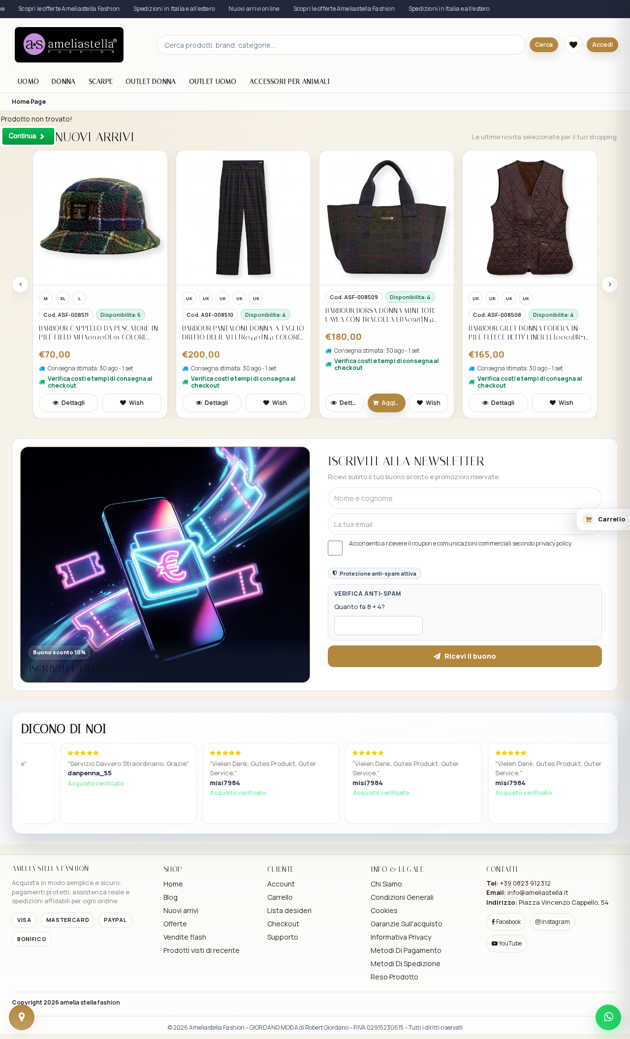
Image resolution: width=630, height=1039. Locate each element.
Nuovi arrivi (180, 910)
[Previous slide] (20, 284)
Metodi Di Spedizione (406, 963)
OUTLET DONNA (151, 81)
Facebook (508, 921)
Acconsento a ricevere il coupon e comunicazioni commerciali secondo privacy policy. (460, 544)
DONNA (63, 81)
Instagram (555, 921)
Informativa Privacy (401, 937)
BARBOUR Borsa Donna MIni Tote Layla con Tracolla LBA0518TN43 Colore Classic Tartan (380, 315)
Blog (170, 897)
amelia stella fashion (90, 1002)
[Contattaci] (21, 1017)
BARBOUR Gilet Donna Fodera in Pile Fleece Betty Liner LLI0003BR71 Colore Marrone (527, 332)
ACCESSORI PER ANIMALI (290, 81)
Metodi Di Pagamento (406, 950)
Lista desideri (289, 910)
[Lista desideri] (573, 44)
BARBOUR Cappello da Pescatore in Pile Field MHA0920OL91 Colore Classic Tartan (98, 332)
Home (173, 883)
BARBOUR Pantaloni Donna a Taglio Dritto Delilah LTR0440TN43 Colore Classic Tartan (243, 332)
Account (281, 883)
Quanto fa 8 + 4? (359, 606)
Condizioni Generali (402, 897)
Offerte (175, 923)
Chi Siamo (386, 883)
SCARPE (101, 81)
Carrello (280, 897)
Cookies (384, 910)
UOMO (28, 81)
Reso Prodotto (394, 976)
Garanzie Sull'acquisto (406, 923)
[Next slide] (609, 284)
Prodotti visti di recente (201, 950)
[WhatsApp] (608, 1017)
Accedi (602, 44)
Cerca (544, 44)
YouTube (510, 943)
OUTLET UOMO (213, 81)
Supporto (282, 937)
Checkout (283, 923)
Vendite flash (184, 937)
